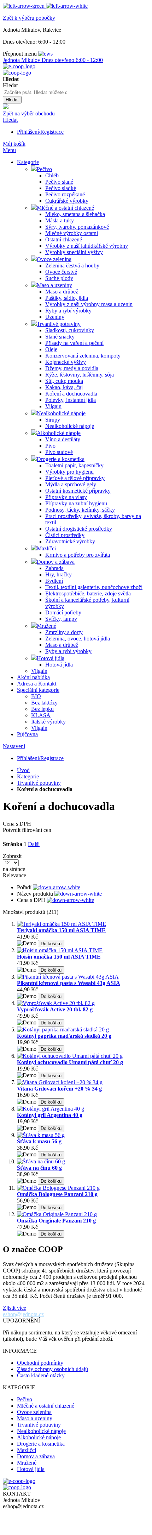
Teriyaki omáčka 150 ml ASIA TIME (61, 930)
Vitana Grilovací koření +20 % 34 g (59, 1089)
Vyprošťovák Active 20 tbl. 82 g (55, 1009)
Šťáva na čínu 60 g (39, 1168)
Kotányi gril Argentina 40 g (49, 1115)
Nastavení (14, 746)
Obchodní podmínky (40, 1363)
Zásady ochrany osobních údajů (52, 1369)
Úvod (23, 770)
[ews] (45, 54)
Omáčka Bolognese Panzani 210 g (57, 1194)
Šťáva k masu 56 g (39, 1141)
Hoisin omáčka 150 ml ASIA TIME (59, 957)
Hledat (10, 120)
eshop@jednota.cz (23, 1314)
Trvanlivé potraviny (39, 783)
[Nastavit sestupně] (56, 887)
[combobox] (35, 92)
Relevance (14, 875)
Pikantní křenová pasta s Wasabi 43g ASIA (68, 983)
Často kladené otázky (41, 1375)
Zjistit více (14, 1308)
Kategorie (28, 776)
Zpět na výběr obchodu (29, 113)
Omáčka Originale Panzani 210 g (56, 1221)
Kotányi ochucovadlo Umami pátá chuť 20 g (70, 1062)
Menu (9, 150)
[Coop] (5, 107)
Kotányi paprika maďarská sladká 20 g (64, 1036)
